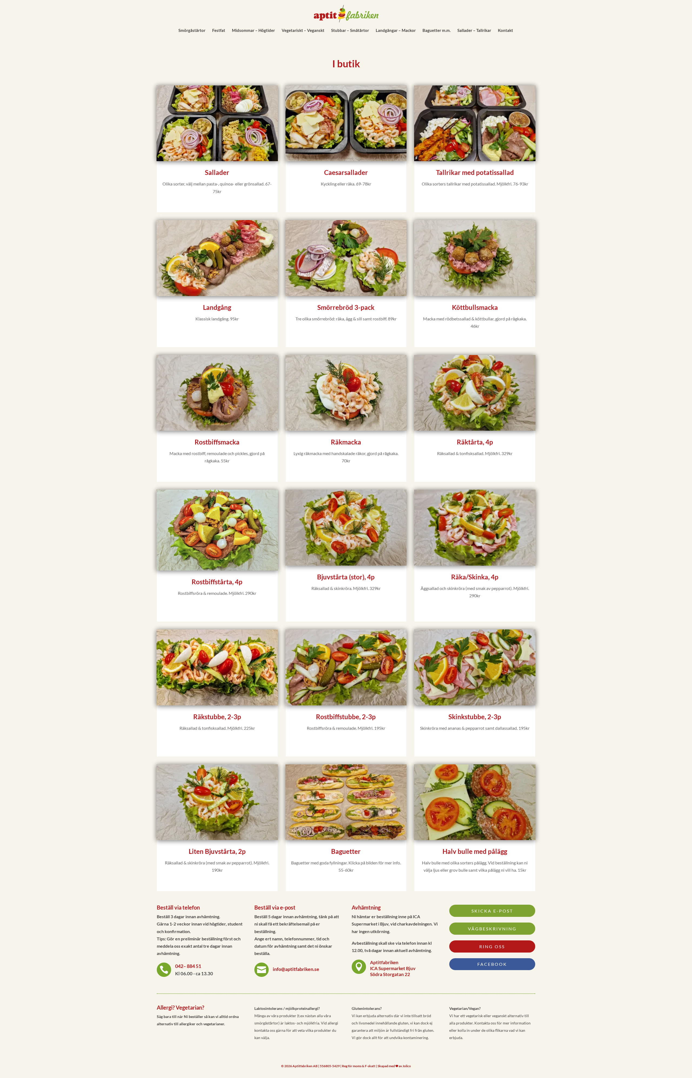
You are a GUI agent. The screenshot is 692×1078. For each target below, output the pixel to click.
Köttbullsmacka (475, 307)
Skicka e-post (492, 910)
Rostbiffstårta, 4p (217, 582)
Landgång (217, 307)
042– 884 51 (188, 966)
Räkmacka (346, 442)
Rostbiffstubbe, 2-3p (346, 717)
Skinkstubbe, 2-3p (474, 717)
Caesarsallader (346, 172)
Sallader (217, 172)
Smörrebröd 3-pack (345, 307)
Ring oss (492, 946)
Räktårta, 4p (475, 442)
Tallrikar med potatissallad (475, 172)
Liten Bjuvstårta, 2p (217, 851)
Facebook (492, 964)
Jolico (406, 1066)
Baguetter (346, 851)
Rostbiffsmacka (217, 442)
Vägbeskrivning (492, 928)
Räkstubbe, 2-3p (217, 717)
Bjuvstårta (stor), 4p (346, 577)
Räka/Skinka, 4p (474, 577)
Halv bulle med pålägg (475, 851)
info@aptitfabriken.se (296, 969)
